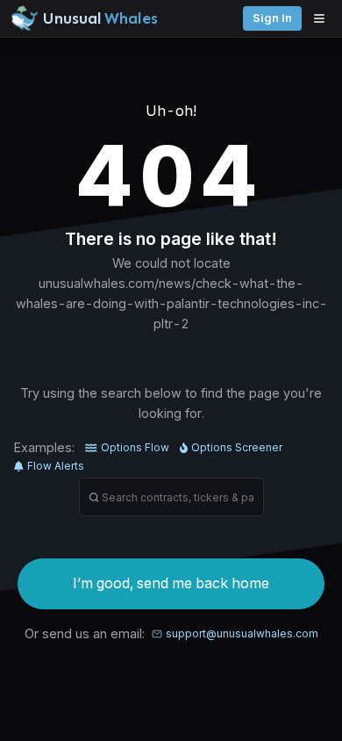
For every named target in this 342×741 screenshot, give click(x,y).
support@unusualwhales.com (242, 633)
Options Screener (236, 447)
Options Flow (135, 447)
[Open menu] (323, 18)
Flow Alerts (55, 465)
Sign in (272, 18)
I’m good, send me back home (171, 583)
